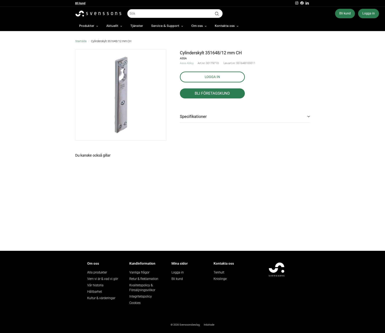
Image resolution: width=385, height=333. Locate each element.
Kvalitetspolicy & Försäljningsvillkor (142, 287)
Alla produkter (97, 272)
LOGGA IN (212, 77)
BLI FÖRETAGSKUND (212, 93)
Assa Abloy (187, 63)
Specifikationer (193, 116)
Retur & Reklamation (143, 279)
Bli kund (80, 3)
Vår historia (95, 285)
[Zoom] (120, 95)
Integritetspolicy (140, 296)
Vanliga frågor (139, 272)
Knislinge (220, 279)
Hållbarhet (94, 292)
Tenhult (219, 272)
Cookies (135, 303)
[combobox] (175, 13)
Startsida (81, 41)
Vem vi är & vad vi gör (102, 279)
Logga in (368, 13)
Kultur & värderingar (101, 298)
